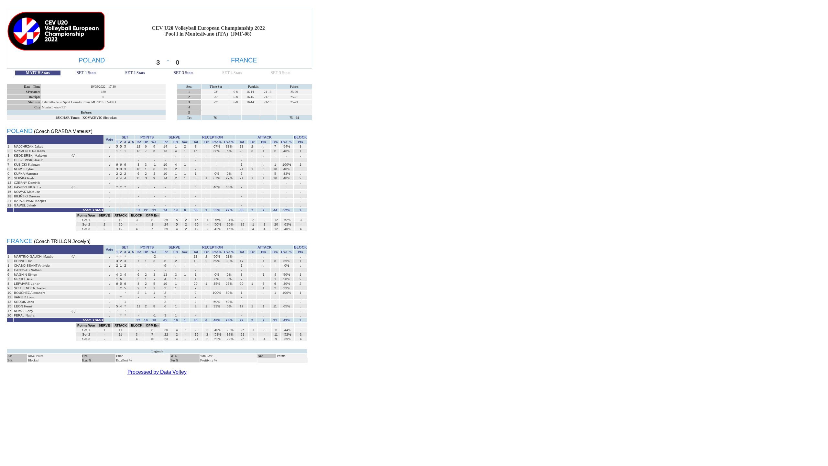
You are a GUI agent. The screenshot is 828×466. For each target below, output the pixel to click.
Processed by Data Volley (157, 372)
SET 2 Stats (135, 73)
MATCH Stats (38, 73)
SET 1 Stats (86, 73)
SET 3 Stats (183, 73)
